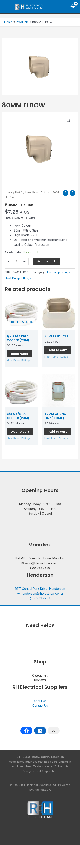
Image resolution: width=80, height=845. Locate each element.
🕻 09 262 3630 (40, 568)
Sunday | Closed (40, 513)
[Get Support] (54, 730)
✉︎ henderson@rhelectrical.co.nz (40, 593)
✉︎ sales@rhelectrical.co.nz (40, 563)
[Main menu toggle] (6, 7)
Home (8, 192)
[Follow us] (26, 730)
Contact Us (40, 705)
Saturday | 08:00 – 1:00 (40, 509)
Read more (19, 354)
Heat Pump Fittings (37, 192)
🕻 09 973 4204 (40, 598)
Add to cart (46, 261)
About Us (40, 701)
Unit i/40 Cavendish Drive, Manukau (40, 558)
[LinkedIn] (40, 730)
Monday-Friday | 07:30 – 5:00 (40, 504)
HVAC (19, 192)
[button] (68, 120)
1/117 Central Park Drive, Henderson (40, 588)
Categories (40, 675)
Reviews (40, 680)
